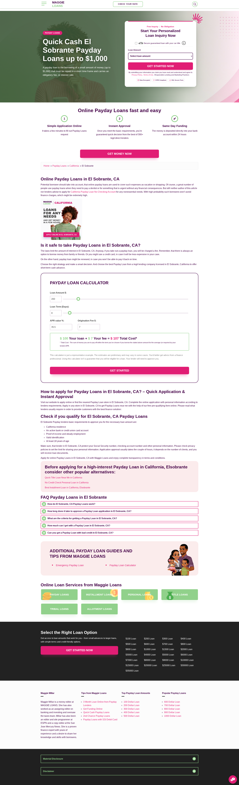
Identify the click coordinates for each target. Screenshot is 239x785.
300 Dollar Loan (131, 709)
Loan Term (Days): (59, 307)
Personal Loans (139, 594)
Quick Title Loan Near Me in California (63, 477)
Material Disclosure (53, 759)
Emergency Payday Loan (70, 565)
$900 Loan (131, 649)
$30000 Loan (187, 665)
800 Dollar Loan (172, 709)
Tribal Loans (59, 609)
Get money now (119, 153)
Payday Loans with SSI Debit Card (100, 719)
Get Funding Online (92, 709)
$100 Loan (131, 638)
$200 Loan (149, 638)
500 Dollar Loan (131, 716)
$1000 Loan (150, 649)
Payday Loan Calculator (123, 565)
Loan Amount (134, 50)
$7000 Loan (131, 660)
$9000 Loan (168, 660)
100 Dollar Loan (131, 702)
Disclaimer (48, 771)
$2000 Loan (186, 649)
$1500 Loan (168, 649)
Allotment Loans (99, 609)
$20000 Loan (150, 665)
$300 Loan (167, 638)
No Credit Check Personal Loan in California (67, 482)
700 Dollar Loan (172, 705)
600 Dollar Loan (172, 702)
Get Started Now (79, 650)
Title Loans (180, 594)
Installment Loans (99, 594)
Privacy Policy (137, 75)
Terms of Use (148, 75)
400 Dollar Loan (131, 712)
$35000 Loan (132, 671)
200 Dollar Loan (131, 705)
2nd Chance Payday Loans (96, 716)
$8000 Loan (150, 660)
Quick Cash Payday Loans (96, 712)
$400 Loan (186, 638)
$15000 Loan (132, 665)
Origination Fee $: (87, 321)
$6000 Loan (186, 655)
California (74, 166)
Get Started (119, 370)
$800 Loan (186, 644)
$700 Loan (167, 644)
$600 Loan (149, 644)
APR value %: (57, 321)
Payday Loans (59, 166)
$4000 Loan (150, 655)
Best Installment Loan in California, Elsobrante (67, 487)
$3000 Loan (131, 655)
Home (47, 166)
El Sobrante (87, 166)
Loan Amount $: (58, 293)
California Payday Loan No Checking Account (93, 192)
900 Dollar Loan (172, 712)
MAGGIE (58, 4)
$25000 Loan (168, 665)
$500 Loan (131, 644)
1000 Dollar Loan (172, 716)
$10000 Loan (187, 660)
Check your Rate (128, 4)
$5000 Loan (168, 655)
